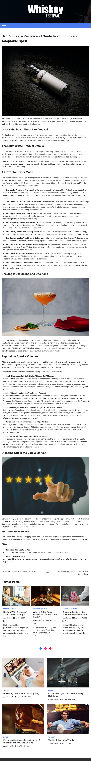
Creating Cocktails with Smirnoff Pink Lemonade (74, 613)
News (50, 690)
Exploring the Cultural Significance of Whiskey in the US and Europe (21, 741)
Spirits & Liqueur (10, 609)
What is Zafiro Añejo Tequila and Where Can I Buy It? (45, 614)
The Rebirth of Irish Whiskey (61, 740)
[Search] (87, 25)
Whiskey (6, 690)
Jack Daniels (7, 618)
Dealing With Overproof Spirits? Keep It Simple (15, 613)
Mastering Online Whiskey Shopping (21, 693)
